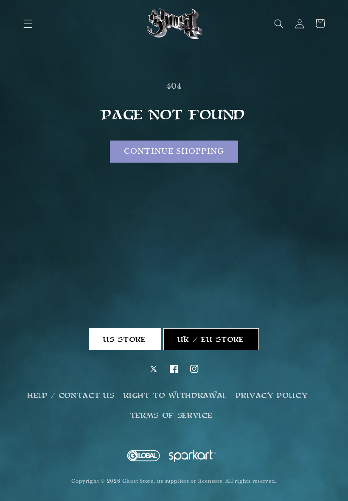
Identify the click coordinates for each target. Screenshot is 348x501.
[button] (28, 23)
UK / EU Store (211, 339)
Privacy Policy (272, 395)
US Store (125, 339)
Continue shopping (174, 151)
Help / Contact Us (71, 395)
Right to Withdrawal (175, 395)
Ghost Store (138, 481)
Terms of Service (171, 415)
